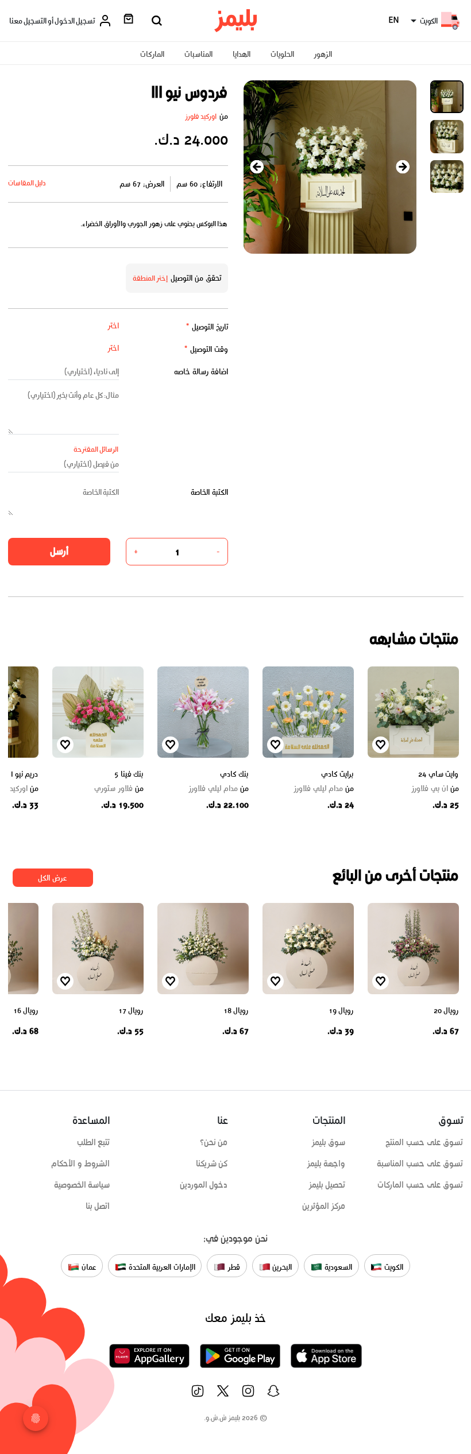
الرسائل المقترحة (96, 449)
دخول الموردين (204, 1185)
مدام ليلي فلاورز (323, 789)
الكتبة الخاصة (209, 492)
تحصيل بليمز (327, 1185)
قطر (232, 1266)
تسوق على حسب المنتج (424, 1142)
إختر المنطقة (150, 278)
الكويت (392, 1266)
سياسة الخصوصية (82, 1185)
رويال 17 (131, 1010)
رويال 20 (446, 1010)
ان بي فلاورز (434, 789)
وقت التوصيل (206, 349)
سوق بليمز (328, 1142)
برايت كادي (337, 774)
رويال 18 (236, 1010)
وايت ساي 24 (438, 774)
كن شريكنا (212, 1163)
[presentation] (257, 167)
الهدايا (241, 54)
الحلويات (282, 54)
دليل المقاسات (27, 183)
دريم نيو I (24, 774)
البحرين (281, 1266)
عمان (87, 1266)
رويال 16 (25, 1010)
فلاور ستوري (119, 789)
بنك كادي (234, 774)
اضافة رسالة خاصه (201, 371)
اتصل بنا (98, 1206)
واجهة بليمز (326, 1163)
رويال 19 (341, 1010)
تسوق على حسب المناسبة (420, 1163)
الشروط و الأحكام (80, 1163)
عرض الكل (52, 878)
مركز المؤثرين (324, 1206)
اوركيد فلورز (201, 116)
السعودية (337, 1266)
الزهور (323, 54)
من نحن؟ (214, 1142)
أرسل (59, 551)
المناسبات (198, 54)
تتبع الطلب (93, 1142)
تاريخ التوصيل (207, 326)
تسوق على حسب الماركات (420, 1185)
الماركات (152, 54)
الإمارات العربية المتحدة (160, 1266)
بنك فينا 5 (128, 774)
